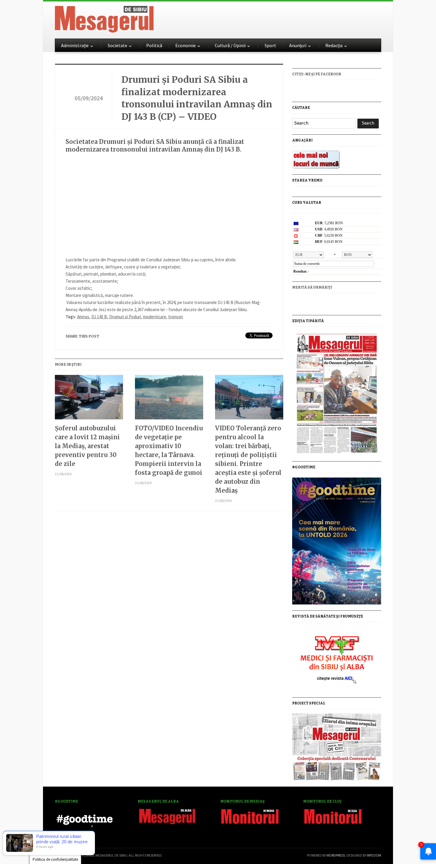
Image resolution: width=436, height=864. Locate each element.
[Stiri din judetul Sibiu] (104, 18)
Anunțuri (297, 45)
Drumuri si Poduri (125, 316)
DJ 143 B (99, 316)
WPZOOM (374, 855)
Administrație (75, 45)
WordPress (336, 855)
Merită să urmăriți (312, 287)
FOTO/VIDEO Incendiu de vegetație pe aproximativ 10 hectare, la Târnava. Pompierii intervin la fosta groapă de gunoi (169, 450)
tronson (175, 316)
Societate (117, 45)
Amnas (83, 316)
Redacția (334, 45)
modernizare (154, 316)
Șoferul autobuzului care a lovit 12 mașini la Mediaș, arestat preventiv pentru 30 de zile (87, 445)
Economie (185, 45)
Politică (154, 45)
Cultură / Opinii (230, 45)
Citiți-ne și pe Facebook (316, 74)
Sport (270, 45)
